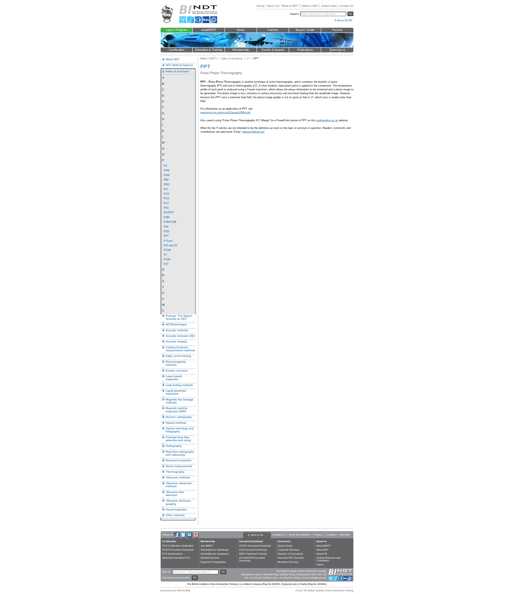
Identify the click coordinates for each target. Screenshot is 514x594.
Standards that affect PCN (176, 557)
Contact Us (346, 5)
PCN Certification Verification (178, 545)
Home (260, 5)
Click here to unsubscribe (176, 577)
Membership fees (210, 557)
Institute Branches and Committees (328, 559)
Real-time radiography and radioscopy (180, 453)
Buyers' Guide (305, 30)
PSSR (167, 250)
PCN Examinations (172, 553)
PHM (166, 217)
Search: (294, 13)
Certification (176, 49)
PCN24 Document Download (178, 549)
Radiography (174, 445)
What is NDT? (290, 5)
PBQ (166, 184)
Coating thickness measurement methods (180, 349)
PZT (166, 264)
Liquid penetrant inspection (176, 392)
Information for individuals (215, 549)
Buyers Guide (285, 545)
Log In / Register (176, 30)
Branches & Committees (337, 50)
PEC (166, 208)
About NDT (173, 59)
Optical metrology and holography (180, 430)
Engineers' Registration (213, 562)
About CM (321, 553)
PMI (166, 226)
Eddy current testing (178, 356)
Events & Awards (273, 49)
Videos (320, 564)
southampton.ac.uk (327, 120)
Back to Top (257, 535)
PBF (166, 179)
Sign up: (166, 571)
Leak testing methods (179, 385)
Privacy (318, 534)
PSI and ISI (170, 245)
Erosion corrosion (177, 370)
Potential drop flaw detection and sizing (178, 439)
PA (165, 165)
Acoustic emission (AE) (180, 335)
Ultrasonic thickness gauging (178, 502)
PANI (167, 170)
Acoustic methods (177, 330)
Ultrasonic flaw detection (175, 494)
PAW (166, 175)
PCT (166, 203)
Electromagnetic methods (176, 363)
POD (166, 231)
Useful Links (329, 5)
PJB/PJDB (170, 222)
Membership (241, 49)
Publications (305, 49)
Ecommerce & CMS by (175, 590)
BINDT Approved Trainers (253, 553)
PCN (166, 194)
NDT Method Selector (179, 65)
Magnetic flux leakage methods (179, 401)
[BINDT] (189, 14)
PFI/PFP (169, 212)
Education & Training (208, 49)
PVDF (167, 259)
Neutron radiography (179, 417)
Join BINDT (207, 545)
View (330, 21)
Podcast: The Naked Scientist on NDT (179, 317)
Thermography (175, 471)
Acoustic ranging (176, 341)
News (241, 30)
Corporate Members (289, 549)
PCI (166, 189)
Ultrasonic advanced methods (179, 485)
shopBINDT (208, 30)
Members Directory (288, 562)
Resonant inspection (179, 460)
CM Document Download (253, 549)
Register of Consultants (290, 553)
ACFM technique (176, 324)
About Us (273, 5)
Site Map (344, 534)
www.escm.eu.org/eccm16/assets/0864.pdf (225, 112)
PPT (166, 236)
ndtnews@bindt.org (253, 131)
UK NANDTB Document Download (252, 559)
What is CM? (310, 5)
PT (165, 255)
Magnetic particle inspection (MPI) (176, 410)
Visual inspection (176, 509)
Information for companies (215, 553)
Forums (337, 30)
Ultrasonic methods (178, 477)
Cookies (331, 534)
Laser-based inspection (174, 378)
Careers (273, 30)
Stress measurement (179, 466)
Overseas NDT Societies (291, 557)
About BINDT (323, 545)
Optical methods (176, 422)
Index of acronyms (177, 71)
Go (350, 13)
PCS (166, 198)
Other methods (175, 515)
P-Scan (168, 240)
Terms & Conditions (299, 534)
